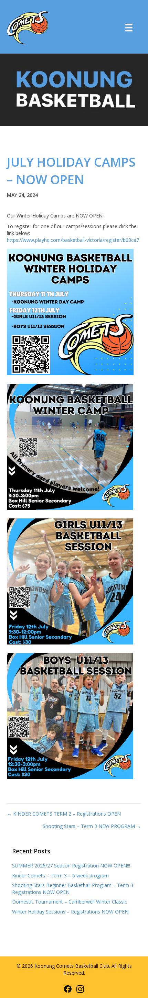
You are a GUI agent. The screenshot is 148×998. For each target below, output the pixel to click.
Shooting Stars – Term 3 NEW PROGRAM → (92, 826)
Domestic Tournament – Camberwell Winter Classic (69, 901)
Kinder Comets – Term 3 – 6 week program (60, 875)
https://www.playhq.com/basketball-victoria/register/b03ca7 (73, 240)
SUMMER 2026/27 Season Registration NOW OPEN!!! (71, 865)
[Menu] (128, 27)
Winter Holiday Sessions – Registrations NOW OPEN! (70, 911)
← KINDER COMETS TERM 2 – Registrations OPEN (64, 813)
